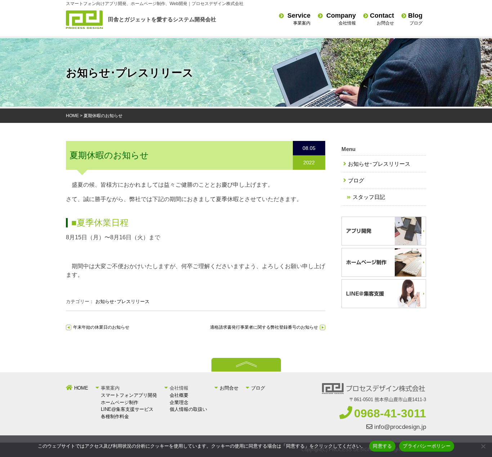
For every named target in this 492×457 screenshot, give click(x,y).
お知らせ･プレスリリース (122, 301)
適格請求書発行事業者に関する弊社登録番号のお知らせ (264, 327)
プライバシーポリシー (427, 446)
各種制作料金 (115, 416)
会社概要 (179, 395)
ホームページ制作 (119, 402)
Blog (415, 19)
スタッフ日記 (369, 197)
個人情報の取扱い (188, 409)
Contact (382, 19)
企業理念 (179, 402)
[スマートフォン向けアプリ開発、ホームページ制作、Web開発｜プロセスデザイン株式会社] (84, 27)
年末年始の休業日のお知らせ (101, 327)
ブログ (356, 180)
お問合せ (229, 388)
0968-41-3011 (390, 413)
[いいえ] (483, 446)
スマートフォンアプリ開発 (129, 395)
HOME (72, 115)
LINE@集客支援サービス (127, 409)
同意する (382, 446)
